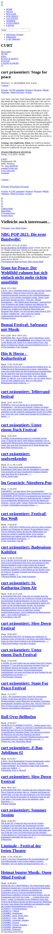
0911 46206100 (11, 166)
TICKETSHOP (12, 23)
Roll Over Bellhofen (18, 716)
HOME (9, 9)
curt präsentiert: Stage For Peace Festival (24, 685)
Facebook (5, 173)
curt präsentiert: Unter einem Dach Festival (21, 427)
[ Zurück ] (5, 85)
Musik (46, 90)
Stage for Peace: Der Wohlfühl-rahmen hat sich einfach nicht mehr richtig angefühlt (24, 274)
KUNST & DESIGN (9, 59)
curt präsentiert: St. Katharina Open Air (19, 585)
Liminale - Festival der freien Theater (21, 848)
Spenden (5, 92)
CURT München (13, 39)
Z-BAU (4, 159)
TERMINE (10, 21)
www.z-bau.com (8, 171)
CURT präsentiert (17, 90)
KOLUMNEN (12, 16)
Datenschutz (11, 37)
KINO (3, 56)
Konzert (38, 90)
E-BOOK (10, 25)
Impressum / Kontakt (14, 34)
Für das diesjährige (9, 248)
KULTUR (5, 61)
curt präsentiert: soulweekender (15, 456)
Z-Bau (29, 92)
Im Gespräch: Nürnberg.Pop (26, 482)
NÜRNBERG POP (25, 248)
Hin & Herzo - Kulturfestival (14, 355)
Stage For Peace (17, 92)
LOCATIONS (12, 18)
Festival (29, 90)
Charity (5, 90)
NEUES (9, 12)
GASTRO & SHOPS (10, 63)
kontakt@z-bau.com (9, 168)
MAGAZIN (11, 14)
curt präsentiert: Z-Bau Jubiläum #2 (21, 750)
